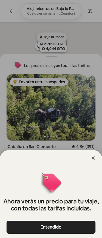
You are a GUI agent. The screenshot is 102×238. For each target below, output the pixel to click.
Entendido (51, 227)
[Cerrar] (93, 158)
